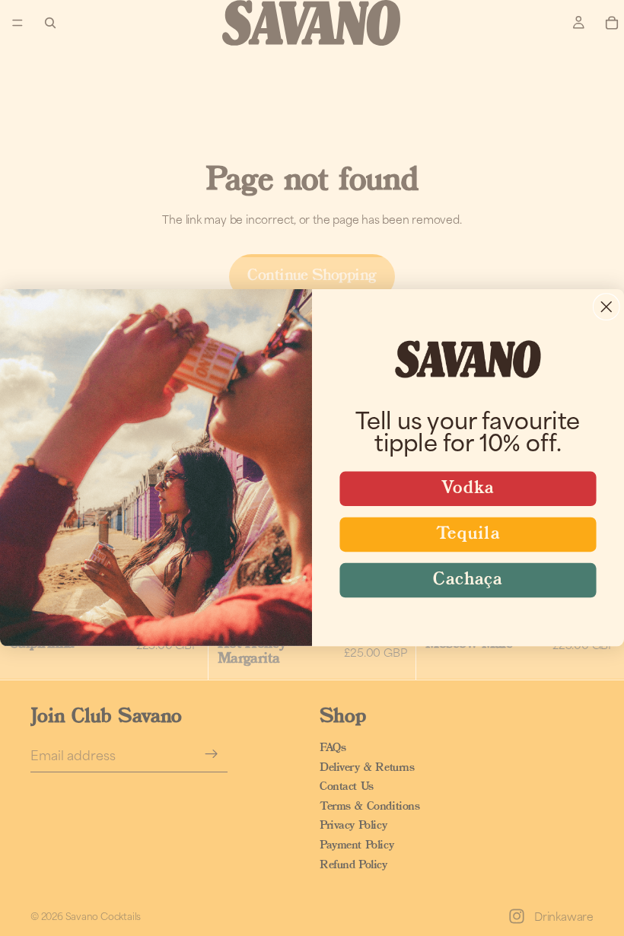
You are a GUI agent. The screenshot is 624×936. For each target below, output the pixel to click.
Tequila (468, 535)
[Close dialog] (606, 307)
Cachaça (467, 580)
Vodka (468, 489)
